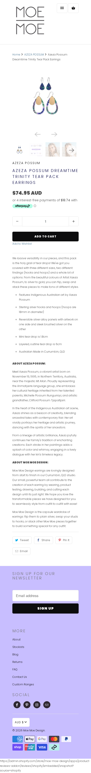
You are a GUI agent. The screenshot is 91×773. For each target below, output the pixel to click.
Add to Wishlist (22, 244)
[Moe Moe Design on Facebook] (17, 704)
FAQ (14, 669)
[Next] (54, 134)
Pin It (66, 540)
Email (24, 551)
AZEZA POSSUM (26, 163)
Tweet (24, 540)
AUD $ (19, 722)
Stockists (18, 647)
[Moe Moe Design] (30, 22)
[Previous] (37, 134)
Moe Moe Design (34, 730)
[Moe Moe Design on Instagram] (36, 704)
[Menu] (62, 8)
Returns (17, 662)
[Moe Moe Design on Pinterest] (26, 704)
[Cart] (73, 8)
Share (46, 540)
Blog (15, 654)
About (16, 639)
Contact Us (19, 677)
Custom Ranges (23, 684)
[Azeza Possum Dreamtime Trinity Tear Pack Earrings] (45, 96)
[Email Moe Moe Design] (46, 704)
